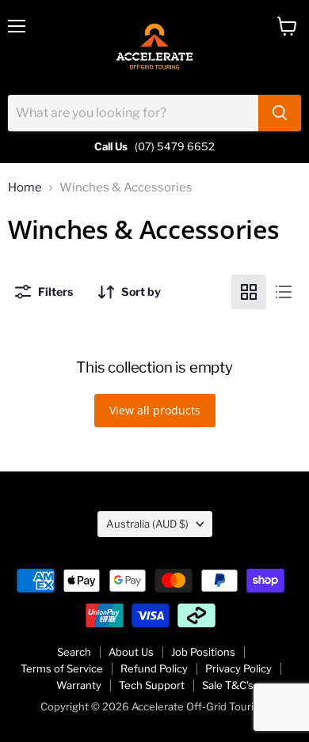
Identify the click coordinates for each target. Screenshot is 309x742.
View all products (154, 410)
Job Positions (203, 651)
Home (25, 188)
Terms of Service (62, 668)
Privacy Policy (238, 668)
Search (74, 651)
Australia (147, 523)
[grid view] (248, 291)
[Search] (279, 113)
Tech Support (152, 685)
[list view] (283, 291)
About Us (131, 651)
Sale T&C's (228, 685)
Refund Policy (154, 668)
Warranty (78, 685)
